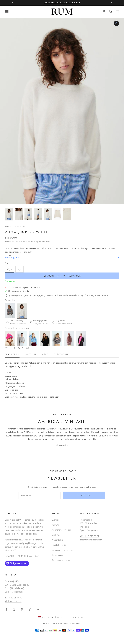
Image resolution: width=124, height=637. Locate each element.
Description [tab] (12, 354)
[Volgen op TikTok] (29, 609)
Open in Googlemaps (89, 530)
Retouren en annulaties (61, 560)
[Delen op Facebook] (14, 348)
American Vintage (16, 226)
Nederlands (76, 617)
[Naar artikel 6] (57, 214)
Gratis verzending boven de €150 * (62, 3)
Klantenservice (57, 555)
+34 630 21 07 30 (13, 597)
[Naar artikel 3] (28, 214)
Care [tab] (45, 354)
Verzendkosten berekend (26, 241)
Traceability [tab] (62, 354)
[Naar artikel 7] (67, 214)
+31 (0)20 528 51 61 (89, 536)
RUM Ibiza (26, 291)
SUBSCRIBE (84, 495)
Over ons (55, 519)
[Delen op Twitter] (19, 348)
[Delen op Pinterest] (23, 348)
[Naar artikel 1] (9, 214)
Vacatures (56, 524)
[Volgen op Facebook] (6, 609)
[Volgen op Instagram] (14, 609)
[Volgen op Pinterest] (22, 609)
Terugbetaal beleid (59, 544)
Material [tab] (31, 354)
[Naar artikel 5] (48, 214)
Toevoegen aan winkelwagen (62, 275)
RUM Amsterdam (32, 287)
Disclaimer (56, 534)
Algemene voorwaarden (61, 529)
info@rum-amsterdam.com (91, 539)
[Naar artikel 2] (19, 214)
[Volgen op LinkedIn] (37, 609)
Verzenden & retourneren (62, 550)
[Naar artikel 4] (38, 214)
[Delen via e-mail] (27, 348)
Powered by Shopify (69, 623)
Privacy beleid (57, 539)
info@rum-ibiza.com (13, 601)
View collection (62, 445)
